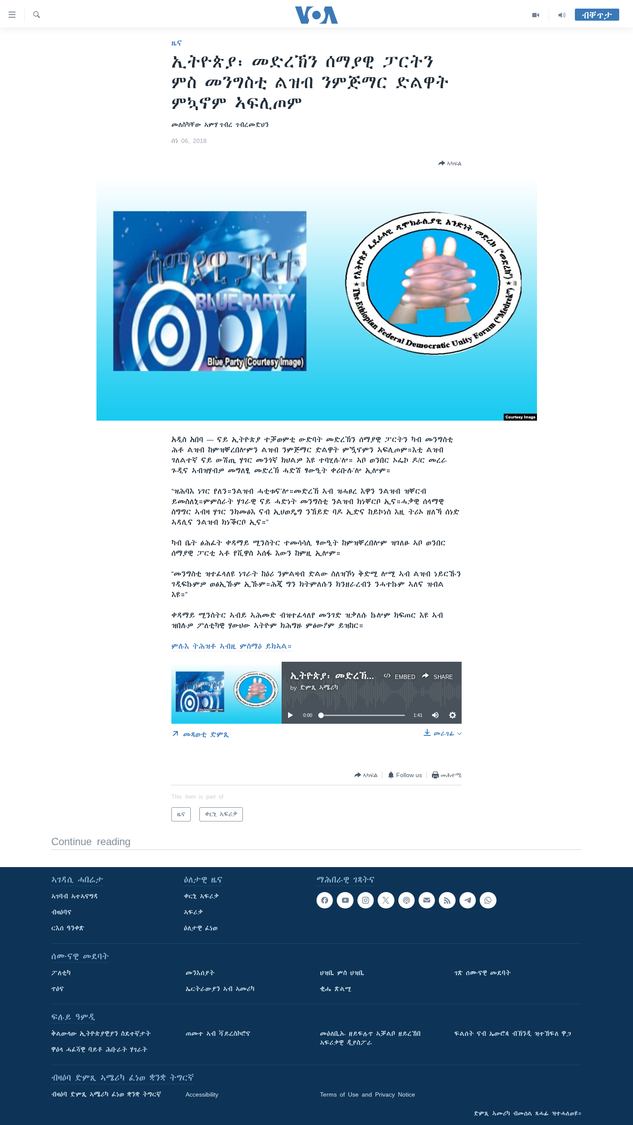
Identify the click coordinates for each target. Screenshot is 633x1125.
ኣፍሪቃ (193, 912)
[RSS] (447, 900)
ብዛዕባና (61, 912)
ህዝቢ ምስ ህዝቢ (342, 973)
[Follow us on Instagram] (365, 900)
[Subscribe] (427, 900)
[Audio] (562, 15)
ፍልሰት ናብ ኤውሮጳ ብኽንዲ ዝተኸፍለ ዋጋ (512, 1034)
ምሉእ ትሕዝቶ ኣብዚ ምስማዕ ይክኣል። (231, 646)
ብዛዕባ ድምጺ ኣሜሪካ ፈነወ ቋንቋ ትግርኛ (106, 1094)
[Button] (450, 163)
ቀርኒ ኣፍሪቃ (201, 896)
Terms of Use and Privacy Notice (367, 1094)
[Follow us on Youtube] (345, 900)
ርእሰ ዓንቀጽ (67, 928)
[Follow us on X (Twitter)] (386, 900)
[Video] (536, 15)
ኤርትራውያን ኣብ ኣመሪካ (220, 989)
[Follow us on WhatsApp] (488, 900)
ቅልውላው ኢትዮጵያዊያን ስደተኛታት (101, 1034)
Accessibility (202, 1094)
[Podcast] (406, 900)
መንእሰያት (200, 973)
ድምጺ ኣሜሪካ (319, 687)
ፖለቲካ (61, 973)
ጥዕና (57, 989)
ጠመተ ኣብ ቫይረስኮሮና (218, 1034)
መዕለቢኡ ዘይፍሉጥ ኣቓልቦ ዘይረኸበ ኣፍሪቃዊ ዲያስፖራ (370, 1038)
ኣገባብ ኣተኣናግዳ (74, 896)
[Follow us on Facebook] (324, 900)
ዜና (176, 43)
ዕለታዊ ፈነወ (200, 928)
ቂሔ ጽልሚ (335, 989)
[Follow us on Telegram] (467, 900)
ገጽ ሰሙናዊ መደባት (482, 973)
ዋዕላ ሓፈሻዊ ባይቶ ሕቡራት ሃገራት (99, 1050)
